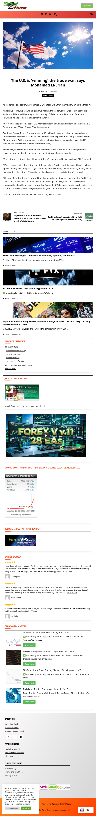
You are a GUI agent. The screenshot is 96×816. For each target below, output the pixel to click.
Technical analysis (12, 749)
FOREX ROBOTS (11, 347)
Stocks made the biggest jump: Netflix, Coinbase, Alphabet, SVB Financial (39, 255)
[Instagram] (46, 14)
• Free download (13, 357)
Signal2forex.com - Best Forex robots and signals (25, 406)
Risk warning (10, 768)
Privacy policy (11, 775)
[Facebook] (42, 14)
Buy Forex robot (11, 727)
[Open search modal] (55, 14)
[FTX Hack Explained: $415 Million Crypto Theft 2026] (48, 277)
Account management (14, 731)
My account (87, 5)
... (63, 260)
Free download (11, 724)
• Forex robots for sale (15, 361)
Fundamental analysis (14, 752)
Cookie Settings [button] (12, 808)
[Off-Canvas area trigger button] (91, 14)
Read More (29, 645)
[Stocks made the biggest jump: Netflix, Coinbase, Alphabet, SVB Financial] (48, 245)
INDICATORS (10, 368)
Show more (67, 571)
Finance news (48, 95)
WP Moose (66, 804)
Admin (43, 91)
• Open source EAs (13, 354)
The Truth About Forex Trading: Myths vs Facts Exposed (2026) (52, 670)
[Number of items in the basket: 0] (5, 14)
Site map (9, 756)
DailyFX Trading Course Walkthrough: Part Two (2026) (48, 651)
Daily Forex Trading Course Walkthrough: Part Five (47, 689)
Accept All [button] (26, 808)
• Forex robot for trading (16, 351)
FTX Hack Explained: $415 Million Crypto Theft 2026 (28, 288)
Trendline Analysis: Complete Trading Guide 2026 (46, 632)
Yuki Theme (46, 804)
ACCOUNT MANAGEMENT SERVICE (19, 365)
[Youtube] (50, 14)
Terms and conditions (14, 772)
